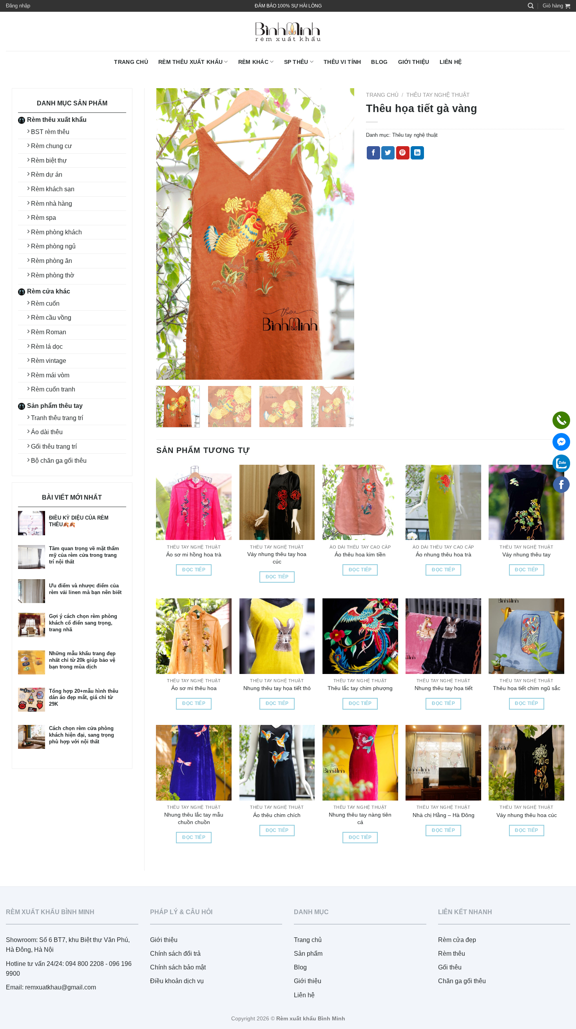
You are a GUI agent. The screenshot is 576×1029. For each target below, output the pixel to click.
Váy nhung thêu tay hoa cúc (276, 558)
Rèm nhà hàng (51, 203)
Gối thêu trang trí (54, 446)
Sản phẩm (308, 953)
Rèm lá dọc (47, 346)
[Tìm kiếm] (531, 5)
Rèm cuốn (45, 303)
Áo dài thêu (47, 432)
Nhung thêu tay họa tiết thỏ (277, 688)
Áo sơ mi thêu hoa (194, 688)
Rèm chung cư (51, 146)
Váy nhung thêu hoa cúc (526, 815)
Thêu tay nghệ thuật (438, 95)
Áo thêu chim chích (277, 815)
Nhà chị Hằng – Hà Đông (444, 815)
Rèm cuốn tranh (53, 389)
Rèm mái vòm (50, 375)
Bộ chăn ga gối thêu (59, 460)
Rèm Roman (48, 332)
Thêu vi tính (342, 62)
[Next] (340, 234)
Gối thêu (450, 967)
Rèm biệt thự (49, 160)
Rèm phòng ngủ (53, 246)
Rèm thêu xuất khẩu (190, 62)
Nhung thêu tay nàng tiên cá (360, 818)
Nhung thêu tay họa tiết (444, 688)
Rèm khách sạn (52, 189)
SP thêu (296, 62)
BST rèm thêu (50, 132)
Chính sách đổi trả (175, 953)
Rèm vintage (48, 360)
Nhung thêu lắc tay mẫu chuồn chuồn (193, 818)
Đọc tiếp (193, 569)
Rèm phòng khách (56, 232)
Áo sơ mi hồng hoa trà (193, 554)
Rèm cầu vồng (51, 317)
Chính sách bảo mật (178, 967)
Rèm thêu (451, 953)
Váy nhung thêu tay (526, 554)
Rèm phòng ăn (51, 260)
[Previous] (170, 234)
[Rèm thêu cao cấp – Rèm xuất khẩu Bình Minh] (288, 31)
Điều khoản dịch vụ (177, 981)
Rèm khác (253, 62)
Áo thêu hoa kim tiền (360, 554)
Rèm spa (43, 217)
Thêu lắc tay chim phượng (360, 688)
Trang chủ (131, 62)
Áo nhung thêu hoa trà (443, 554)
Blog (379, 62)
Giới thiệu (413, 62)
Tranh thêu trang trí (57, 418)
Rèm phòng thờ (52, 275)
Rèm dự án (46, 174)
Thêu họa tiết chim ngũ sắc (526, 688)
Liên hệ (451, 62)
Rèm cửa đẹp (457, 940)
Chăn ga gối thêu (462, 981)
